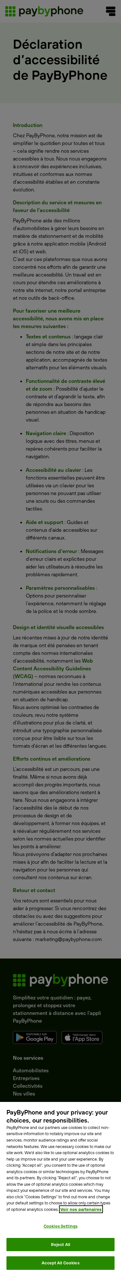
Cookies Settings (60, 1226)
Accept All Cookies (60, 1262)
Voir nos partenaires (81, 1209)
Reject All (60, 1244)
